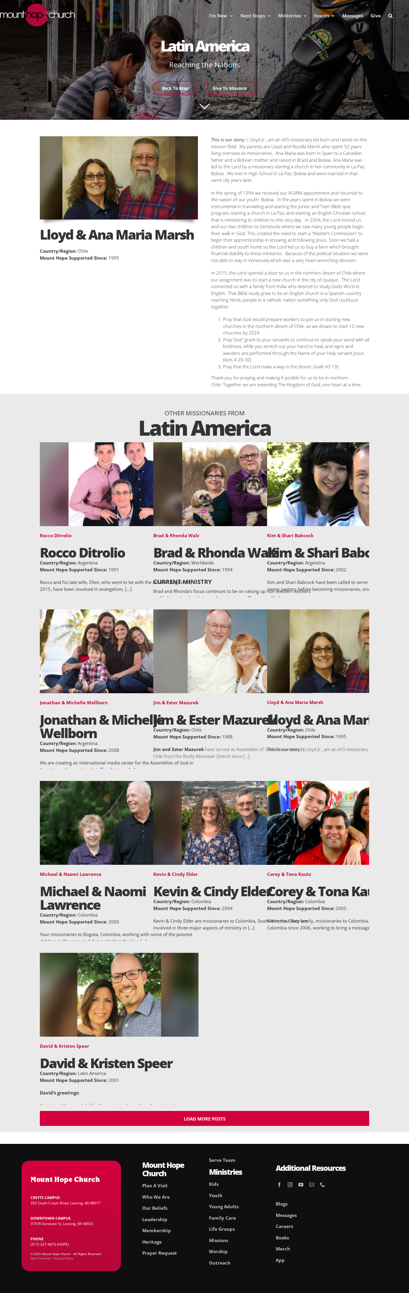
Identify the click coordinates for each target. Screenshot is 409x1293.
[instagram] (290, 1184)
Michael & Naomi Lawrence (71, 874)
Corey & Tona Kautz (289, 874)
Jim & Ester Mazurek (176, 702)
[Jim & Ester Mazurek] (232, 613)
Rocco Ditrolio (56, 535)
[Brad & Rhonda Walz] (232, 446)
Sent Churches (41, 1258)
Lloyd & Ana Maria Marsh (295, 702)
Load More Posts (204, 1119)
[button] (390, 16)
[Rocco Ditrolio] (119, 446)
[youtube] (301, 1184)
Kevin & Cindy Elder (175, 874)
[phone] (322, 1184)
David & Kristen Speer (64, 1046)
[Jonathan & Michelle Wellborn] (119, 613)
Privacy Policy (63, 1258)
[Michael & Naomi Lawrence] (119, 784)
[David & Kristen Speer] (119, 956)
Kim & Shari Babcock (290, 535)
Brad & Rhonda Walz (176, 535)
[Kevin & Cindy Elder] (232, 784)
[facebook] (279, 1184)
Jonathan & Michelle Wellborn (74, 702)
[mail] (311, 1184)
